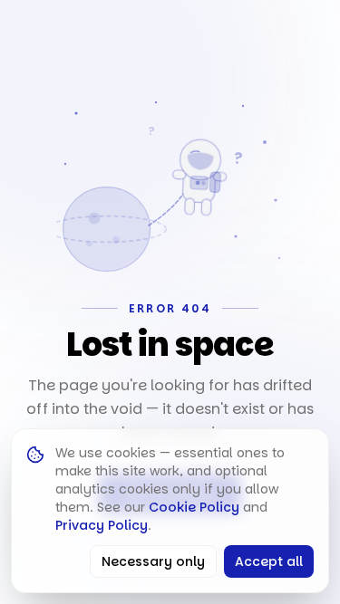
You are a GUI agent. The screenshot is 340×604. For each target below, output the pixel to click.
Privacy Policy (101, 525)
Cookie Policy (194, 507)
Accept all (269, 561)
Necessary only (153, 561)
